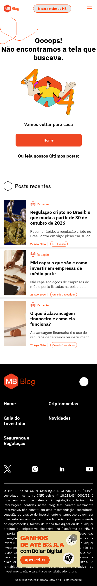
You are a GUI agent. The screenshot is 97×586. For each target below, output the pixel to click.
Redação (43, 204)
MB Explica (59, 244)
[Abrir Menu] (89, 8)
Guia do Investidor (63, 294)
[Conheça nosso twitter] (8, 469)
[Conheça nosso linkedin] (62, 469)
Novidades (59, 418)
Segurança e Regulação (16, 440)
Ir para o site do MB (52, 9)
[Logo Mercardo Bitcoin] (20, 381)
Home (10, 403)
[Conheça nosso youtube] (89, 469)
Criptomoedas (63, 403)
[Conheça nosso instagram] (35, 469)
